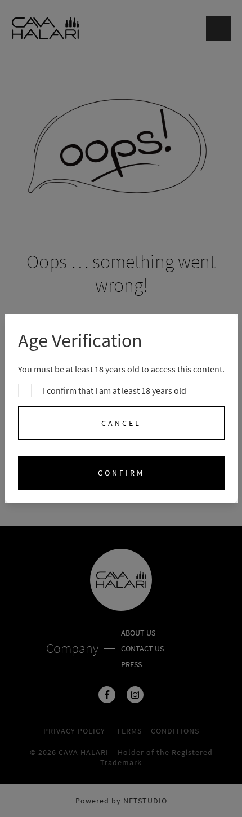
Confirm (121, 473)
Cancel (121, 423)
